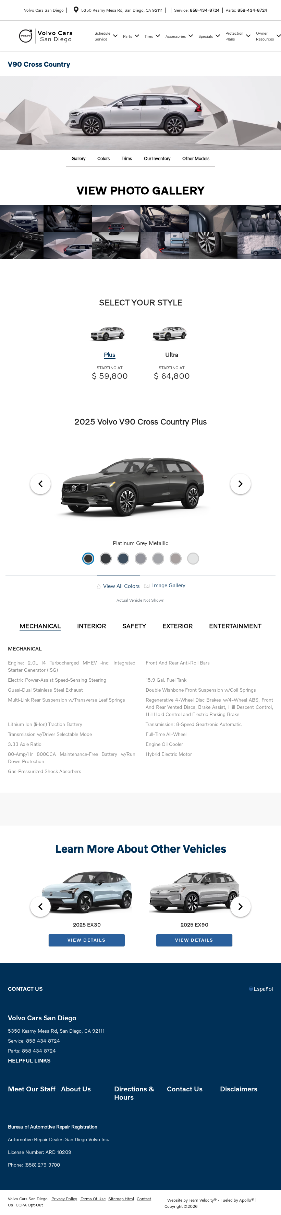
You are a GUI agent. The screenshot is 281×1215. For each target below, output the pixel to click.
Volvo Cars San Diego (28, 1198)
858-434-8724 (205, 10)
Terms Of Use (93, 1198)
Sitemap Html (121, 1198)
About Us (76, 1089)
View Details (87, 940)
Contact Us (185, 1089)
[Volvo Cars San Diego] (50, 35)
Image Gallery (168, 585)
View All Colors (121, 585)
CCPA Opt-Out (29, 1204)
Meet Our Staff (32, 1089)
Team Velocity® (203, 1200)
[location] (76, 10)
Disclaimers (238, 1089)
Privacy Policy (64, 1198)
